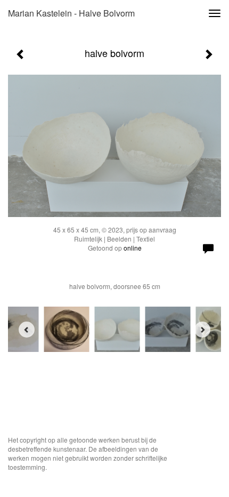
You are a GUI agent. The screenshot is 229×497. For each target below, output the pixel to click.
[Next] (202, 330)
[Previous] (27, 330)
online (133, 247)
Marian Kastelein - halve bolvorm (71, 13)
